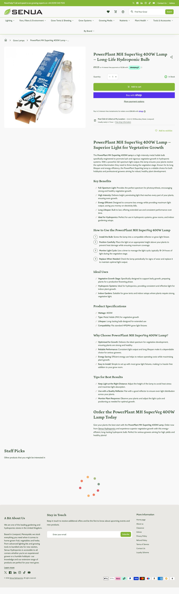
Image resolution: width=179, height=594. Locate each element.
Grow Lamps (19, 40)
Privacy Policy (141, 536)
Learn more (9, 567)
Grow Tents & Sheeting (62, 20)
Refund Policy (141, 540)
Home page (140, 519)
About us (139, 524)
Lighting (10, 20)
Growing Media (107, 20)
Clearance (140, 528)
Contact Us (162, 3)
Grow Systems (86, 20)
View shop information (123, 122)
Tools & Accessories (163, 20)
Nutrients (125, 20)
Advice (172, 3)
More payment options (134, 101)
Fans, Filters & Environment (33, 20)
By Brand (89, 31)
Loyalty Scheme (142, 552)
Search (169, 12)
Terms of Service (142, 544)
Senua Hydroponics (16, 578)
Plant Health (142, 20)
